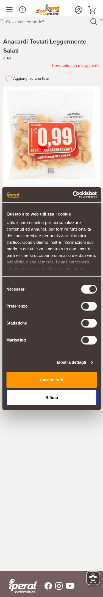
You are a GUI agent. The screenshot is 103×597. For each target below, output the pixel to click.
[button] (22, 9)
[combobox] (51, 21)
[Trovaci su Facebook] (45, 586)
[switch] (89, 306)
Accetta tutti (51, 379)
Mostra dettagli (71, 362)
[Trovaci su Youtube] (68, 586)
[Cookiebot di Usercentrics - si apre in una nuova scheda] (73, 194)
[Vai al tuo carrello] (91, 9)
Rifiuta (51, 397)
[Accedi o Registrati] (78, 9)
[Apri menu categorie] (9, 9)
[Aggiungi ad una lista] (8, 78)
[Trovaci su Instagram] (57, 586)
